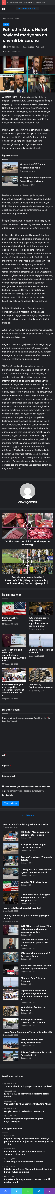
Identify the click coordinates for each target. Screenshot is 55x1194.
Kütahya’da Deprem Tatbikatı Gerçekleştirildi (36, 1054)
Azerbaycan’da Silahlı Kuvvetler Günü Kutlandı (33, 1021)
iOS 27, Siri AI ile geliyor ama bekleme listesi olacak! (35, 833)
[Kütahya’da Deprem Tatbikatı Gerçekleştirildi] (10, 1056)
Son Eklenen (27, 815)
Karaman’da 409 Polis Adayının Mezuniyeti (32, 1041)
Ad (4, 755)
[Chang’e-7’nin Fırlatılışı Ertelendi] (41, 640)
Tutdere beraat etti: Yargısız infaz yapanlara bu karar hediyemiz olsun (39, 622)
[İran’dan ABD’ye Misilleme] (14, 608)
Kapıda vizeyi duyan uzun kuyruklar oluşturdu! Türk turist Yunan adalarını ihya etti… (13, 690)
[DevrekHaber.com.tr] (27, 8)
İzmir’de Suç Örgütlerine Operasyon (41, 686)
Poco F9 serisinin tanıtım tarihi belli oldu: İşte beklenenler (36, 967)
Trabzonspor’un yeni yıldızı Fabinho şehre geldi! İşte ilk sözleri (35, 942)
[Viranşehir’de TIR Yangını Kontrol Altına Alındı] (10, 167)
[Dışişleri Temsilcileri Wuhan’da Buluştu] (10, 861)
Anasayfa (9, 18)
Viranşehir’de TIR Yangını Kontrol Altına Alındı (26, 2)
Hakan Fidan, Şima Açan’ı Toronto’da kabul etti (27, 1032)
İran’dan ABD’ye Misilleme (10, 619)
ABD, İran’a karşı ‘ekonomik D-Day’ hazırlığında (36, 954)
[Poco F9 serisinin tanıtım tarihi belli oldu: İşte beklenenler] (10, 969)
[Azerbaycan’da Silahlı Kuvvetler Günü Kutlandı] (10, 1023)
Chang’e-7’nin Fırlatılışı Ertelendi (41, 651)
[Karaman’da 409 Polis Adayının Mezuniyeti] (10, 1043)
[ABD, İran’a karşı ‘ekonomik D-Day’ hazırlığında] (10, 957)
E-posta (6, 765)
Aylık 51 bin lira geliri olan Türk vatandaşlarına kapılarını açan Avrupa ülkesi (14, 655)
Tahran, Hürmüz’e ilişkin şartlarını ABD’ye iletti (26, 824)
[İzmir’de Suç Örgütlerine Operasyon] (41, 675)
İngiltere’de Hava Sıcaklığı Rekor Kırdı (22, 908)
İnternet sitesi (8, 776)
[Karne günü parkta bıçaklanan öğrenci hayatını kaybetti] (10, 181)
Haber (17, 18)
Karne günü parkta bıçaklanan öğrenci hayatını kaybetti (36, 871)
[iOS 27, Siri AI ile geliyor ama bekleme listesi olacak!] (10, 836)
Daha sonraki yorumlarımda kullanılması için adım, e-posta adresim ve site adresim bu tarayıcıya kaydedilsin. (26, 790)
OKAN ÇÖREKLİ (13, 47)
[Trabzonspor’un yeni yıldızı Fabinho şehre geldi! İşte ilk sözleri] (10, 943)
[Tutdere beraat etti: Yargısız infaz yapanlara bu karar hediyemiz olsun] (41, 608)
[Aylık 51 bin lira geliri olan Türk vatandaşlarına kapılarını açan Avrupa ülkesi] (14, 640)
